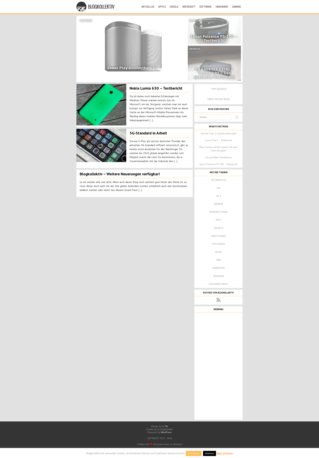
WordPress (166, 432)
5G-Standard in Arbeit (148, 133)
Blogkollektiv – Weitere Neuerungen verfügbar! (120, 173)
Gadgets (218, 228)
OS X (218, 195)
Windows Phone (218, 211)
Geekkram (218, 276)
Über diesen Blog (218, 99)
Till (166, 426)
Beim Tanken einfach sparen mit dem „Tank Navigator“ (218, 149)
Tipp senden (218, 89)
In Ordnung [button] (193, 453)
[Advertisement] (218, 366)
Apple (162, 6)
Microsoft (188, 6)
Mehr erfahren (225, 453)
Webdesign (219, 267)
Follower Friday (218, 284)
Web (218, 259)
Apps (218, 219)
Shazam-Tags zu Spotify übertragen (219, 133)
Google (174, 6)
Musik (218, 251)
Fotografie (218, 243)
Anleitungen (218, 235)
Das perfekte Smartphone (218, 157)
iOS (218, 187)
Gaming (236, 6)
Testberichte (218, 179)
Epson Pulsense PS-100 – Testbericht (218, 164)
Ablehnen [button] (209, 453)
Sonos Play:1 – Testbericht (218, 140)
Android (218, 203)
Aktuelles (148, 6)
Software (205, 6)
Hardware (221, 6)
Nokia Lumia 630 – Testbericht (156, 88)
